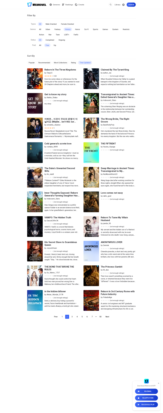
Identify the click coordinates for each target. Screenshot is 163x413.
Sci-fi (86, 29)
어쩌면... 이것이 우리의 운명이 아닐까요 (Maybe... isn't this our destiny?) (61, 122)
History (68, 29)
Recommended (44, 63)
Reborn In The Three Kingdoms (60, 69)
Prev (56, 317)
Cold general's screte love (57, 143)
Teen (58, 35)
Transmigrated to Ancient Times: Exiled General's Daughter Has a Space (118, 97)
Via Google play (147, 404)
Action (41, 35)
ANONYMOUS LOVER (111, 242)
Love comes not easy (112, 193)
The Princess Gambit (111, 266)
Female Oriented (67, 24)
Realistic (126, 29)
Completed (50, 40)
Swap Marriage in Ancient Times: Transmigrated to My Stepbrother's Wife (118, 171)
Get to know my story (55, 94)
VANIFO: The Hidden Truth (57, 217)
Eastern (115, 29)
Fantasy (57, 29)
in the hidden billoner (55, 291)
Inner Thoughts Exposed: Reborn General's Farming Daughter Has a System (62, 196)
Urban (48, 29)
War (49, 35)
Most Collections (60, 63)
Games (105, 29)
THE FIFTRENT (108, 143)
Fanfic (76, 35)
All (40, 24)
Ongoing (62, 40)
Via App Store (147, 398)
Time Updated (85, 63)
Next (107, 317)
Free (47, 45)
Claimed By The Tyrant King (115, 69)
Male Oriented (51, 24)
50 (100, 317)
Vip (55, 45)
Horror (77, 29)
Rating (73, 63)
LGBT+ (66, 35)
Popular (32, 63)
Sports (95, 29)
